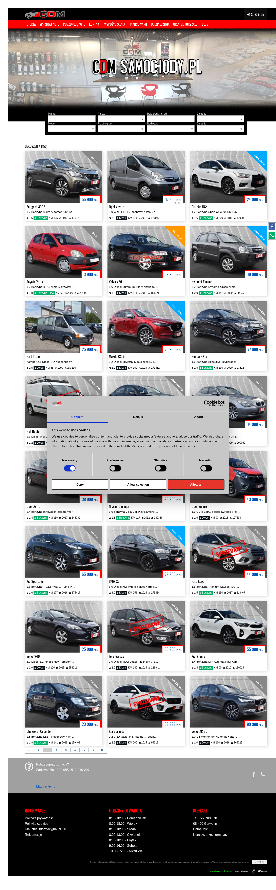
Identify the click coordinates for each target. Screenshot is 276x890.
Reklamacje (33, 834)
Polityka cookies (36, 823)
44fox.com (262, 871)
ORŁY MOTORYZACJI (185, 24)
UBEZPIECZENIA (160, 24)
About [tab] (198, 417)
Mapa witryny (45, 786)
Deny (80, 484)
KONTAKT (95, 24)
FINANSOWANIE (138, 24)
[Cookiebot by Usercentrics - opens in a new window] (206, 403)
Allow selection (138, 484)
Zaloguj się (257, 14)
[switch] (115, 468)
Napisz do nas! (229, 871)
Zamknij (259, 862)
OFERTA (31, 24)
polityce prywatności (239, 862)
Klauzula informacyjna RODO (46, 829)
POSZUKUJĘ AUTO (74, 24)
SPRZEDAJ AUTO (49, 24)
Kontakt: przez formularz (210, 834)
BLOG (205, 24)
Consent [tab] (77, 417)
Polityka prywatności (39, 818)
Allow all (196, 484)
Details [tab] (138, 417)
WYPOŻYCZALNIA (114, 24)
